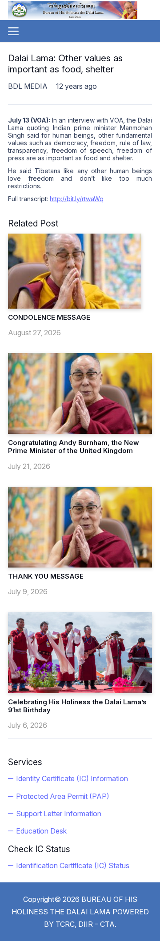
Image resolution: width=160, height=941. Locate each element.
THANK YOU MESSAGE (46, 576)
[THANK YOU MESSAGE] (80, 527)
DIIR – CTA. (97, 924)
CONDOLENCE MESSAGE (49, 317)
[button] (13, 31)
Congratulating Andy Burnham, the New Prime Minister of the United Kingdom (73, 446)
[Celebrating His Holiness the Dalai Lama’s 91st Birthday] (80, 652)
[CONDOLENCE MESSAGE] (74, 271)
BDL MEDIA (28, 86)
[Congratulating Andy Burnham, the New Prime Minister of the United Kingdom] (80, 393)
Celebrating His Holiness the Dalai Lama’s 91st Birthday (77, 706)
